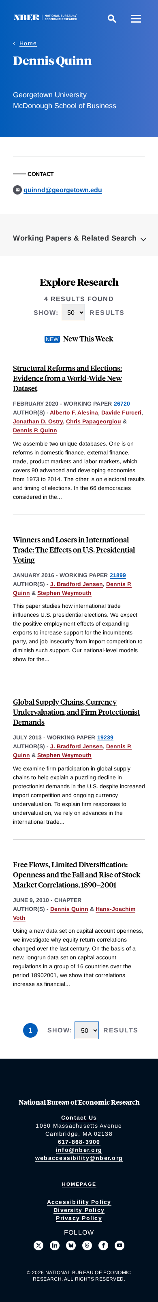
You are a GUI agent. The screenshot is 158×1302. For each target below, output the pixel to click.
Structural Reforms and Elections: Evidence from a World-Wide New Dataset (67, 378)
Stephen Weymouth (64, 593)
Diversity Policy (79, 1210)
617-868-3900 (79, 1142)
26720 (122, 403)
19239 (105, 737)
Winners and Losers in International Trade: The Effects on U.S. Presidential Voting (74, 549)
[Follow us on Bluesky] (71, 1245)
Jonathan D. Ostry (38, 421)
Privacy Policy (79, 1218)
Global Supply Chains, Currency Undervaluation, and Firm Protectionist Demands (76, 712)
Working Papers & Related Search (75, 238)
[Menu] (136, 18)
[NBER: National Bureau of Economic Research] (47, 18)
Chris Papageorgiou (93, 421)
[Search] (112, 18)
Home (28, 43)
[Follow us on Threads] (87, 1245)
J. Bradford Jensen (76, 584)
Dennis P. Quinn (35, 430)
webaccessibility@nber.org (79, 1158)
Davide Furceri (121, 412)
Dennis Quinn (69, 909)
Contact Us (79, 1117)
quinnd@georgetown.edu (62, 189)
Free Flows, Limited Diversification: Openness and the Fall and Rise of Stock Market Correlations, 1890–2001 (77, 874)
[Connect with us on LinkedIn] (55, 1245)
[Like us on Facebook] (103, 1245)
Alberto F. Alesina (74, 412)
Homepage (79, 1184)
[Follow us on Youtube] (119, 1245)
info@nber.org (79, 1150)
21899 (118, 575)
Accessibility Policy (79, 1202)
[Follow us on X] (38, 1245)
